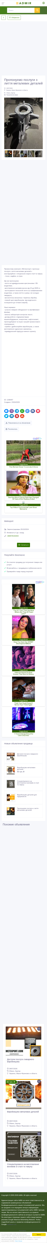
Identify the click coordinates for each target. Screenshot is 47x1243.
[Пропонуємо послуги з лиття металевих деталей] (11, 811)
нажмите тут (11, 1224)
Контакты (22, 1230)
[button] (7, 123)
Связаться (25, 545)
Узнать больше (18, 1241)
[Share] (6, 411)
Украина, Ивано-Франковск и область (17, 90)
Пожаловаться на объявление (19, 423)
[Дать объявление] (43, 3)
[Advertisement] (23, 46)
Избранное (15, 17)
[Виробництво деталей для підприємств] (11, 797)
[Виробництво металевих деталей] (11, 770)
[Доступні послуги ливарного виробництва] (11, 756)
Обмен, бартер (10, 93)
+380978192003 (13, 536)
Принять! (39, 1234)
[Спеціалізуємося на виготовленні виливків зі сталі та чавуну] (11, 784)
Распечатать (12, 429)
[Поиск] (37, 10)
